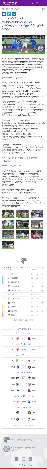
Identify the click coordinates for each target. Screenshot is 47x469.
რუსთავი (14, 278)
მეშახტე (14, 315)
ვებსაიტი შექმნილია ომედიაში (23, 465)
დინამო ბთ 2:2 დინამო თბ (14, 78)
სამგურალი (15, 299)
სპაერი (14, 311)
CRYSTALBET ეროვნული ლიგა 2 (34, 268)
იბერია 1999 (15, 286)
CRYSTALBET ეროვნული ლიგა (13, 268)
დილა (13, 303)
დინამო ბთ (15, 290)
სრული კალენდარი (22, 425)
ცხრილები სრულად (22, 320)
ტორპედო (14, 294)
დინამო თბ (15, 282)
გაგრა (13, 307)
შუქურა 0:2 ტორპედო (12, 166)
